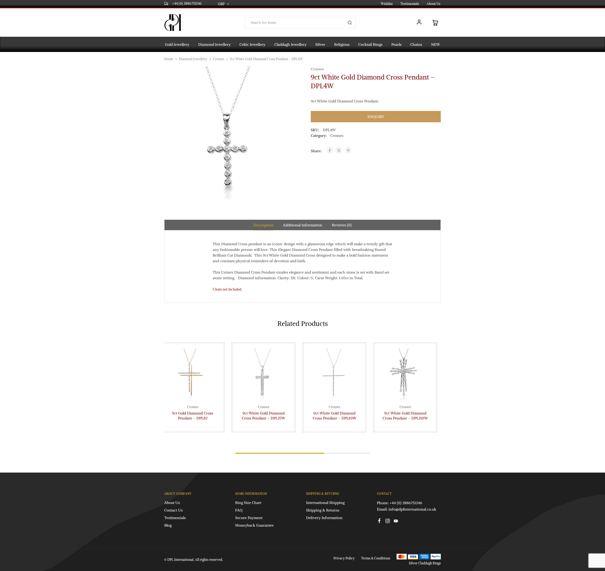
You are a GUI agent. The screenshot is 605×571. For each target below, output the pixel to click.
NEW (435, 44)
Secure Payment (249, 517)
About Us (433, 3)
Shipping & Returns (322, 510)
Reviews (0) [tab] (342, 225)
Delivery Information (324, 517)
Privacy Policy (344, 558)
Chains (416, 44)
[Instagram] (388, 521)
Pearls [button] (396, 44)
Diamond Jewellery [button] (214, 44)
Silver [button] (320, 44)
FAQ (238, 510)
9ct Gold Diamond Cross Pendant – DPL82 (192, 415)
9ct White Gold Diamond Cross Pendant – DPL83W (334, 415)
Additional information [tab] (302, 225)
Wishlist (387, 3)
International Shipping (325, 502)
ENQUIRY (375, 116)
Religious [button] (342, 44)
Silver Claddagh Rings (425, 563)
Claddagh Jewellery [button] (290, 44)
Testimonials (409, 3)
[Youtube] (396, 521)
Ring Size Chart (248, 502)
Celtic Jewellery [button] (252, 44)
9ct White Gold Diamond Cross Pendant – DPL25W (263, 415)
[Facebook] (379, 521)
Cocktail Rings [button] (370, 44)
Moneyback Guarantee (254, 525)
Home (168, 59)
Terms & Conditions (375, 558)
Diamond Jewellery (193, 59)
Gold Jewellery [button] (177, 44)
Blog (168, 525)
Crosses (218, 59)
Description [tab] (263, 225)
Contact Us (173, 510)
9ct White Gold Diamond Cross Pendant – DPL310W (405, 415)
